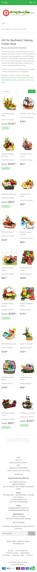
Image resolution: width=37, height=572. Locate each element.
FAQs (18, 465)
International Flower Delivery (18, 468)
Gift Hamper (6, 555)
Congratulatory (25, 553)
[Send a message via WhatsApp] (33, 568)
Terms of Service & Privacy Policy (18, 470)
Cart (33, 2)
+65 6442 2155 (8, 495)
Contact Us (29, 555)
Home (3, 23)
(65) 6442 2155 (24, 77)
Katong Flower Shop (20, 562)
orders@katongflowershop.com (18, 510)
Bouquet (10, 550)
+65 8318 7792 (14, 502)
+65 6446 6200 (20, 495)
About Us (18, 460)
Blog (22, 555)
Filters (31, 91)
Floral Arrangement (21, 550)
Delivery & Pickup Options (18, 462)
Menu (6, 2)
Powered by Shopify (17, 564)
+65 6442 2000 (15, 499)
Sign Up (31, 533)
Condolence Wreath (12, 553)
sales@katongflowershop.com (18, 508)
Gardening (15, 555)
